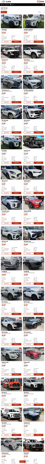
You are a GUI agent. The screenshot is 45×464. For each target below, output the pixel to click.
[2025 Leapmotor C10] (33, 324)
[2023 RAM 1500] (33, 263)
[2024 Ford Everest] (33, 112)
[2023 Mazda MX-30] (33, 173)
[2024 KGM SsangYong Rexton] (33, 82)
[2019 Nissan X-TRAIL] (11, 354)
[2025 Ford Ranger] (33, 52)
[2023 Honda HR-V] (33, 354)
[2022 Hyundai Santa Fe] (11, 82)
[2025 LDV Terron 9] (11, 52)
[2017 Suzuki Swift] (11, 173)
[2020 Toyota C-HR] (11, 233)
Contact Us (16, 41)
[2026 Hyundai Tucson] (33, 233)
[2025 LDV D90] (11, 21)
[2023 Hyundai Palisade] (11, 203)
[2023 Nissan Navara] (11, 445)
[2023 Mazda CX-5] (33, 415)
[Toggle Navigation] (43, 4)
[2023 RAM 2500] (11, 263)
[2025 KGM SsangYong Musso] (33, 21)
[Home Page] (6, 1)
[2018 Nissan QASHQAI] (33, 203)
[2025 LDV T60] (11, 384)
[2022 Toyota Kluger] (11, 112)
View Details (6, 41)
